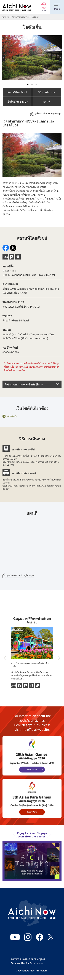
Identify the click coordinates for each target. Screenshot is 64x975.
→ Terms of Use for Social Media (25, 963)
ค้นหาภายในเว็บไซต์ (20, 16)
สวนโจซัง (12, 416)
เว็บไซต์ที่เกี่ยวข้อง (17, 101)
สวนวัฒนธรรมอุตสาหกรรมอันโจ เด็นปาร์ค (30, 664)
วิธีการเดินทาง (46, 92)
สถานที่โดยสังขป (17, 92)
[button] (4, 61)
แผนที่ (46, 101)
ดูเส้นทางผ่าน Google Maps (48, 113)
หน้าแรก (5, 16)
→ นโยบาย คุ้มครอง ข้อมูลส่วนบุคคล (26, 959)
